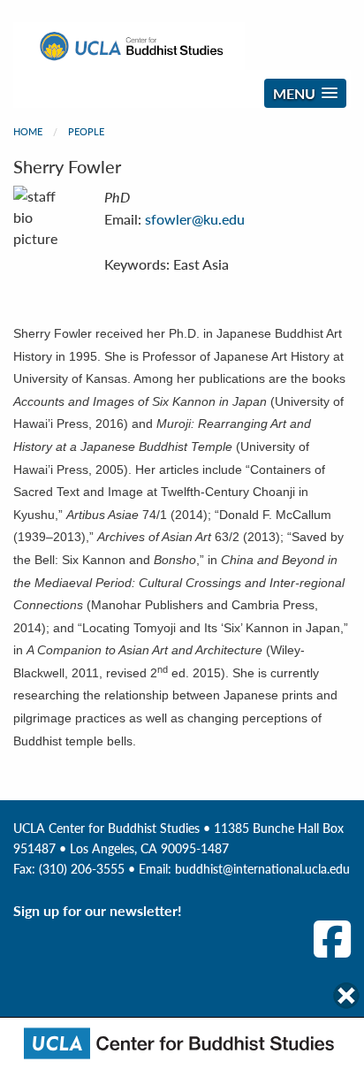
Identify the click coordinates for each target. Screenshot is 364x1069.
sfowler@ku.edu (195, 219)
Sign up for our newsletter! (97, 910)
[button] (305, 93)
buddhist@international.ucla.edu (262, 868)
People (86, 131)
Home (27, 131)
